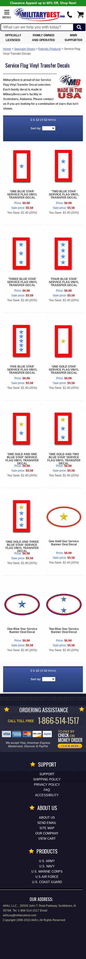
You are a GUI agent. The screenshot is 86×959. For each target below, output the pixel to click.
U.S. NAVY (47, 866)
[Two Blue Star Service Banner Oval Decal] (64, 604)
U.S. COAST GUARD (47, 882)
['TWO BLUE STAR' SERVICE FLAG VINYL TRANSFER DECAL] (64, 166)
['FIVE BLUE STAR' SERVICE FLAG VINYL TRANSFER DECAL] (22, 342)
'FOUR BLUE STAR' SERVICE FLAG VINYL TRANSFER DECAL (64, 282)
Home (7, 49)
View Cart (47, 838)
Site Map (46, 828)
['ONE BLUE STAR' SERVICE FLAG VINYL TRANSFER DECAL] (22, 166)
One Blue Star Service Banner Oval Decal (22, 630)
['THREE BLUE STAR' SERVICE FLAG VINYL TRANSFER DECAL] (22, 254)
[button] (6, 14)
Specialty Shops (24, 49)
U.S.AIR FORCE (47, 877)
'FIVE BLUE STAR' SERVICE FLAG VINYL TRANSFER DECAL (22, 369)
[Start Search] (79, 27)
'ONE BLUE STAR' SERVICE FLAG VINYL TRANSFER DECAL (22, 194)
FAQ (47, 790)
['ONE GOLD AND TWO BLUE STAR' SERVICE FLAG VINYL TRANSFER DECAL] (64, 429)
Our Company (47, 833)
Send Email (46, 823)
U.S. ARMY (47, 861)
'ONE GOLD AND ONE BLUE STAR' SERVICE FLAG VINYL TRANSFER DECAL (22, 459)
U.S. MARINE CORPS (47, 871)
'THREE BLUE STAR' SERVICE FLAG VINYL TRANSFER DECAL (22, 282)
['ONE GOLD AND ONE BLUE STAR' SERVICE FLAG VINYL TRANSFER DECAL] (22, 429)
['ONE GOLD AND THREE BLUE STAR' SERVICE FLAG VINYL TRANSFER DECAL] (22, 517)
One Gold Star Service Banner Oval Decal (64, 543)
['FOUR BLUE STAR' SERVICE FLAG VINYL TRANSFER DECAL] (64, 254)
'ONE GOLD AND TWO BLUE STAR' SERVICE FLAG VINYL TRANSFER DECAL (64, 459)
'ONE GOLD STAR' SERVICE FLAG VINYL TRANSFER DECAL (64, 369)
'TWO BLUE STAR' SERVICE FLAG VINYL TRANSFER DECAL (64, 194)
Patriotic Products (49, 49)
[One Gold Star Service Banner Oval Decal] (64, 517)
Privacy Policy (47, 784)
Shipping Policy (47, 779)
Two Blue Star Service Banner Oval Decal (64, 630)
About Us (47, 817)
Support (46, 774)
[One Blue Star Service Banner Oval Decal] (22, 604)
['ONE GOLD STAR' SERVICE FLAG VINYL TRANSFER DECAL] (64, 342)
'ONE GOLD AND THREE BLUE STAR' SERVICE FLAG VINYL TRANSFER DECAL (22, 546)
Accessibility (47, 795)
